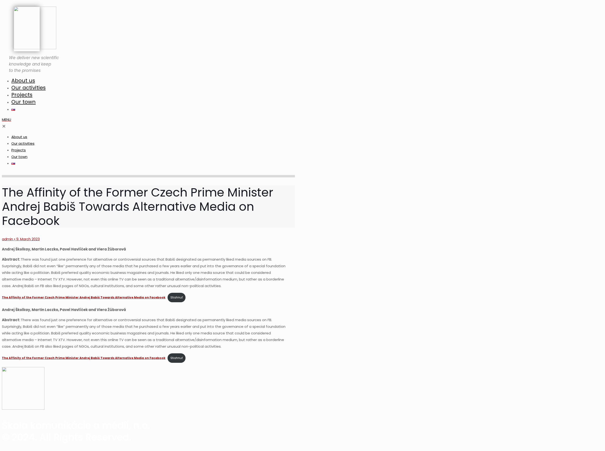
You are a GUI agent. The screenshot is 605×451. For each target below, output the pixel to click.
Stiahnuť (176, 297)
